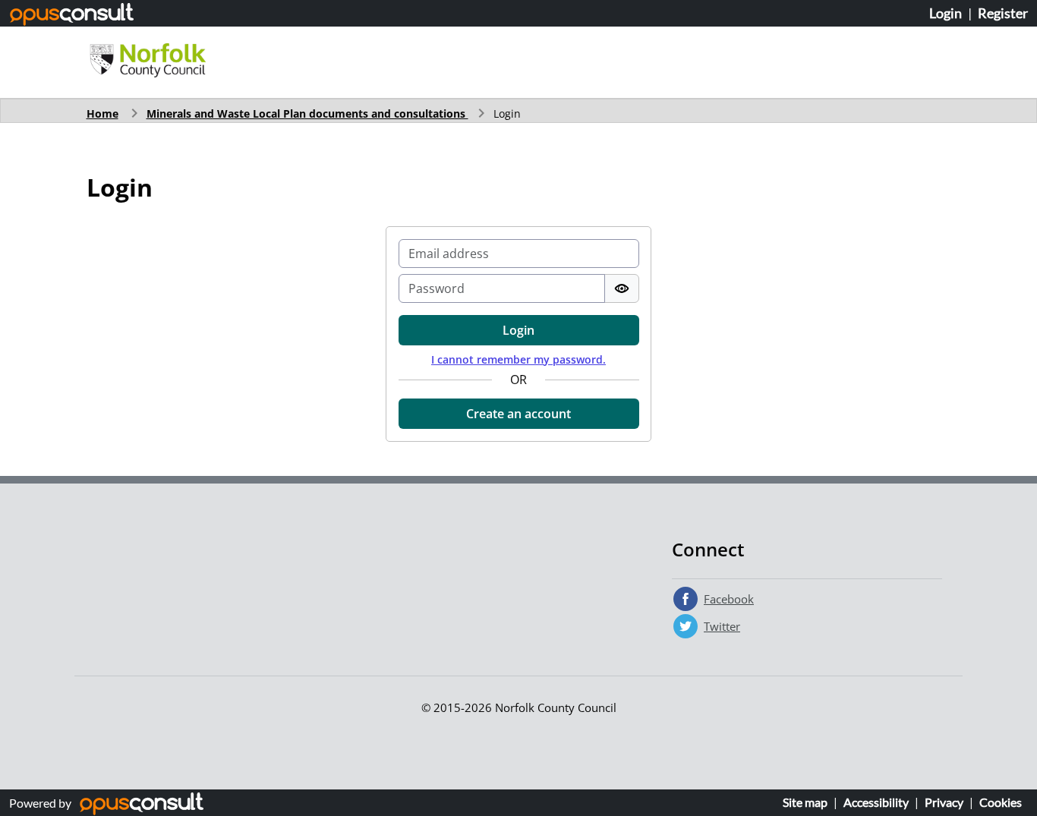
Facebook (729, 598)
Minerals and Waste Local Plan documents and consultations (307, 113)
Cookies (1000, 802)
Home (102, 113)
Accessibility (876, 802)
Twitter (722, 626)
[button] (519, 414)
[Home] (147, 61)
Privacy (944, 802)
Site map (805, 802)
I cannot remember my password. (518, 359)
